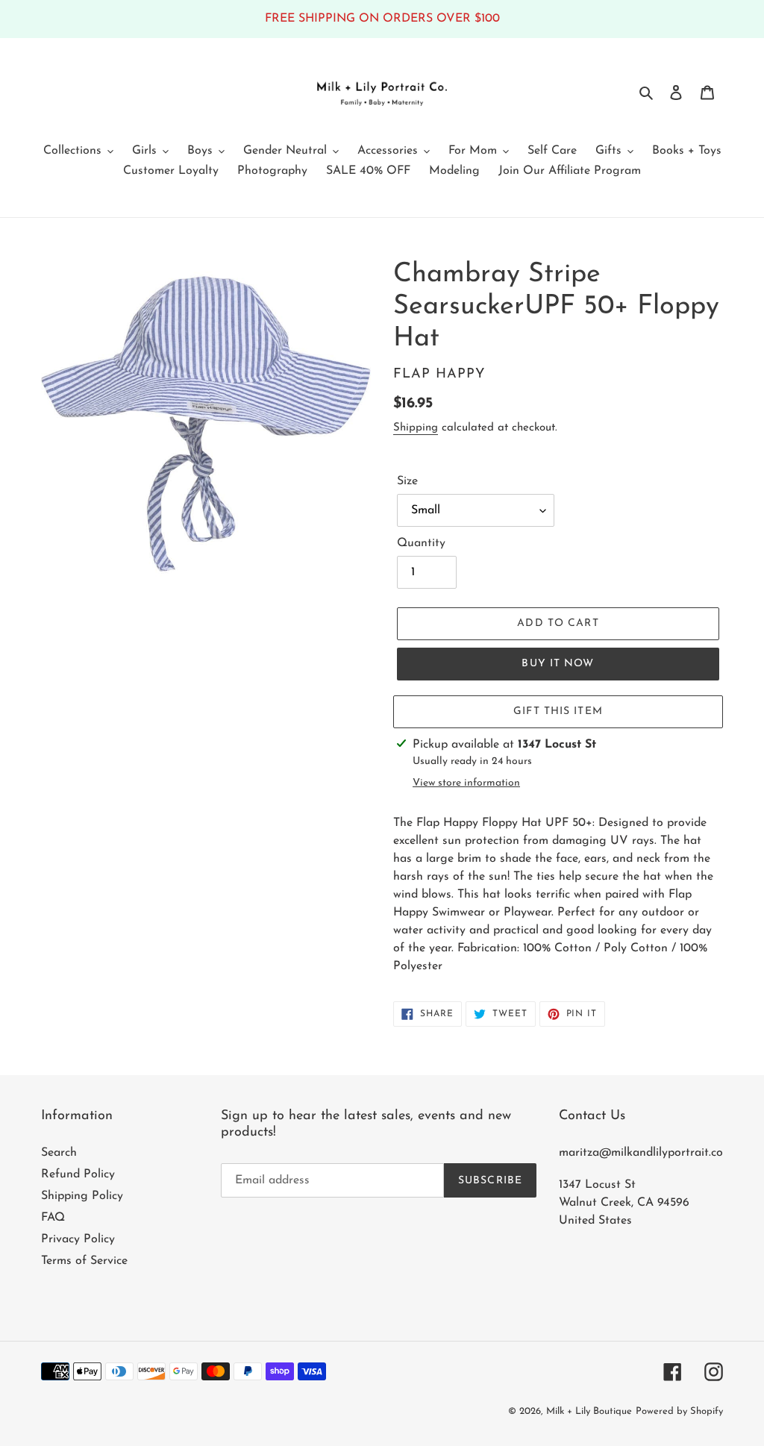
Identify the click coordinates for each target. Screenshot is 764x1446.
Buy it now (558, 663)
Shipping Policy (82, 1196)
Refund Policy (78, 1174)
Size (407, 481)
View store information (466, 783)
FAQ (53, 1218)
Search (59, 1153)
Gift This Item (558, 711)
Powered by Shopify (679, 1411)
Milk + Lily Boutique (589, 1411)
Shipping (415, 428)
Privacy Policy (78, 1239)
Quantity (421, 543)
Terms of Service (84, 1261)
